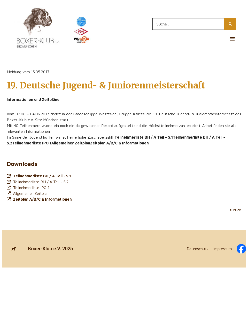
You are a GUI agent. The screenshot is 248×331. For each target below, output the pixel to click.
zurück (235, 210)
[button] (232, 39)
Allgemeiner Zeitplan (30, 193)
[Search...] (230, 24)
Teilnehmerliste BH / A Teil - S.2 (41, 182)
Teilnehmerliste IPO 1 (31, 187)
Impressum (222, 248)
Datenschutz (198, 248)
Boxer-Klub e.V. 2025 (50, 249)
